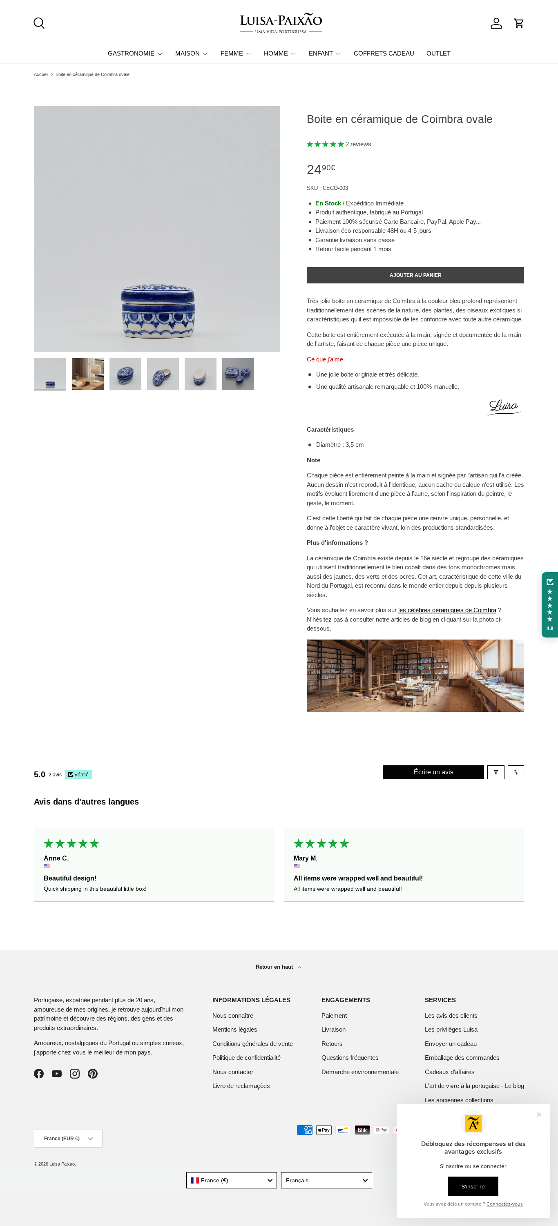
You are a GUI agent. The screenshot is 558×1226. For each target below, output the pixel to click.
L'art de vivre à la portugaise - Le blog (474, 1085)
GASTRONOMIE (131, 53)
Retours (332, 1043)
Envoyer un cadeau (451, 1043)
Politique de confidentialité (246, 1057)
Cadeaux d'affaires (450, 1071)
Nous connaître (232, 1015)
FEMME (232, 53)
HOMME (276, 53)
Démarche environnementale (360, 1071)
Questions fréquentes (350, 1057)
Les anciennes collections (459, 1100)
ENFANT (321, 53)
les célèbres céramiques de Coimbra (447, 609)
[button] (519, 23)
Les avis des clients (451, 1015)
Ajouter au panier (416, 275)
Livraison (333, 1029)
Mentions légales (234, 1029)
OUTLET (438, 53)
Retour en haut (275, 967)
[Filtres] (495, 772)
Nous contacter (232, 1071)
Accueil (41, 74)
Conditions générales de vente (252, 1043)
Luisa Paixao (62, 1163)
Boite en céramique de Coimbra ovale (92, 74)
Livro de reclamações (241, 1085)
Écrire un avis (433, 772)
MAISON (187, 53)
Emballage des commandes (462, 1057)
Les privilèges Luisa (451, 1029)
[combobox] (231, 1180)
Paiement (334, 1015)
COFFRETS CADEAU (384, 53)
